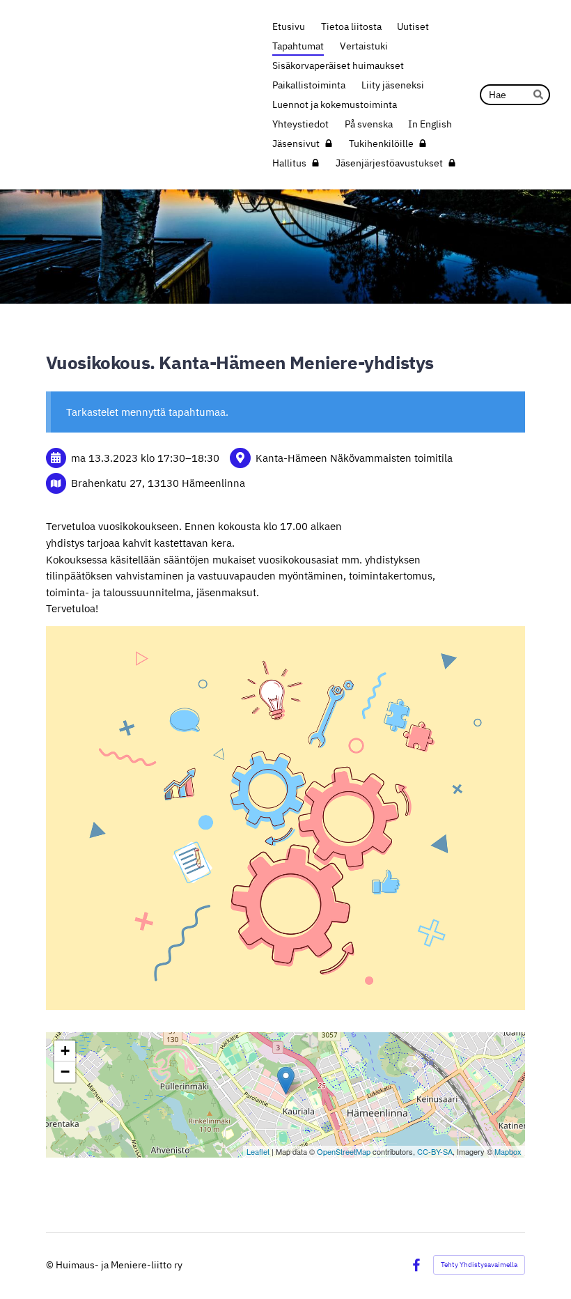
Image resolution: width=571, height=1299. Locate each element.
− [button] (65, 1071)
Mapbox (508, 1151)
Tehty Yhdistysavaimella (479, 1264)
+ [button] (65, 1050)
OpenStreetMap (343, 1151)
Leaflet (258, 1151)
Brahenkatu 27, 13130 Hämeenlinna (158, 483)
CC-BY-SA (435, 1151)
